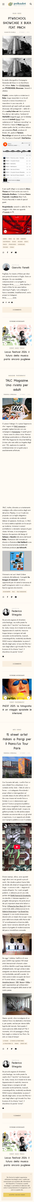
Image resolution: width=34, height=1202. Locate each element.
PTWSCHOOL (24, 85)
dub (18, 239)
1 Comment (17, 1116)
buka (10, 239)
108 (17, 982)
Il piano (5, 1041)
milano (20, 241)
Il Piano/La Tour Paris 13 (16, 906)
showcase (21, 244)
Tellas (28, 982)
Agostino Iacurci (8, 982)
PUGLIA (22, 348)
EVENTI (12, 348)
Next (28, 343)
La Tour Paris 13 (8, 1043)
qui (18, 117)
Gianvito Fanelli (10, 32)
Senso (22, 982)
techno (5, 247)
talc (13, 591)
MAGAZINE (11, 375)
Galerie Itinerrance (9, 911)
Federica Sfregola (10, 394)
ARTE (14, 729)
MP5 (22, 979)
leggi (18, 119)
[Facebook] (7, 252)
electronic (6, 241)
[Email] (16, 252)
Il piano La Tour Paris (17, 1041)
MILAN (15, 13)
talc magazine (21, 591)
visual (12, 247)
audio (5, 239)
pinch (5, 244)
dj (14, 239)
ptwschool (12, 244)
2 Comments (17, 310)
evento (7, 212)
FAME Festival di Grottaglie (20, 895)
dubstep (23, 239)
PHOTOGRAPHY (21, 375)
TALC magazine (19, 426)
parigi (17, 1043)
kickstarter (6, 591)
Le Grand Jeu (23, 911)
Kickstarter (16, 432)
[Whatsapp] (3, 252)
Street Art (23, 1043)
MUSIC (19, 13)
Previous (5, 343)
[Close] (31, 1174)
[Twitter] (11, 252)
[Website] (3, 302)
